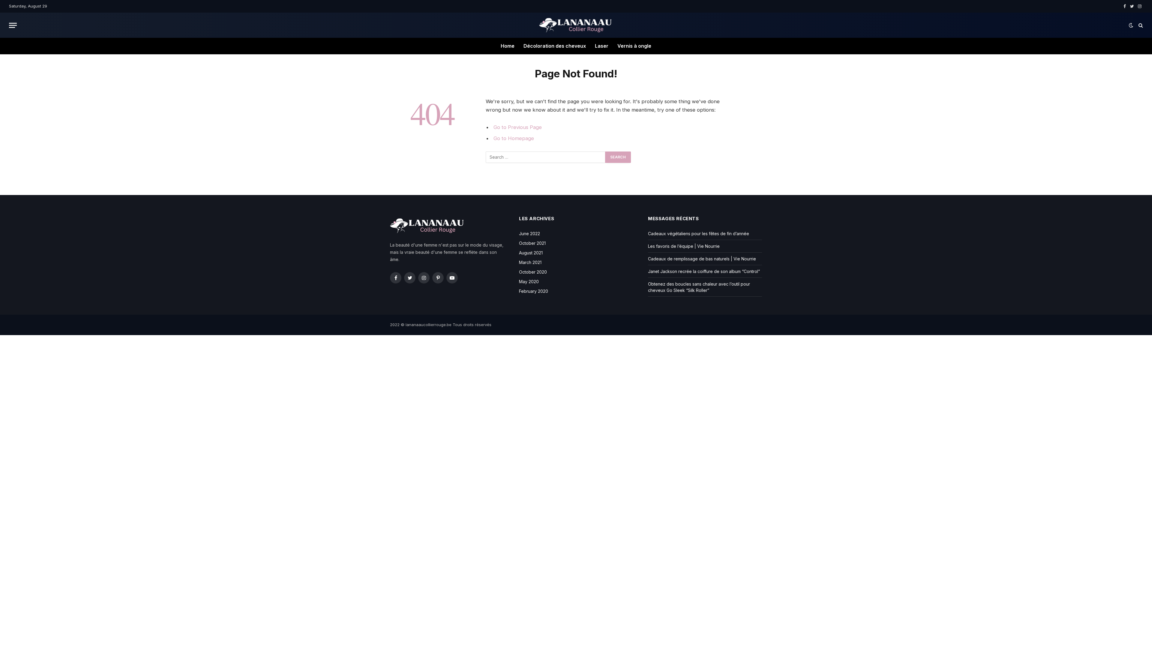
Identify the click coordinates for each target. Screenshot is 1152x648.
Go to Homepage (514, 138)
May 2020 (529, 281)
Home (507, 46)
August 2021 (531, 252)
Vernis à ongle (634, 46)
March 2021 (530, 262)
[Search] (1140, 25)
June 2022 (529, 233)
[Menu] (13, 25)
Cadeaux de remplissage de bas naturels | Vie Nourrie (702, 258)
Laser (601, 46)
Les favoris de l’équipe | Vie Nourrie (684, 246)
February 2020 (533, 291)
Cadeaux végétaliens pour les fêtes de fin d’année (698, 233)
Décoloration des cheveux (555, 46)
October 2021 (532, 243)
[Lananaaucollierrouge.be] (576, 25)
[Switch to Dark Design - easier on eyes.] (1131, 25)
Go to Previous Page (518, 127)
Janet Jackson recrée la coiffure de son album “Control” (704, 271)
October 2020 (533, 271)
